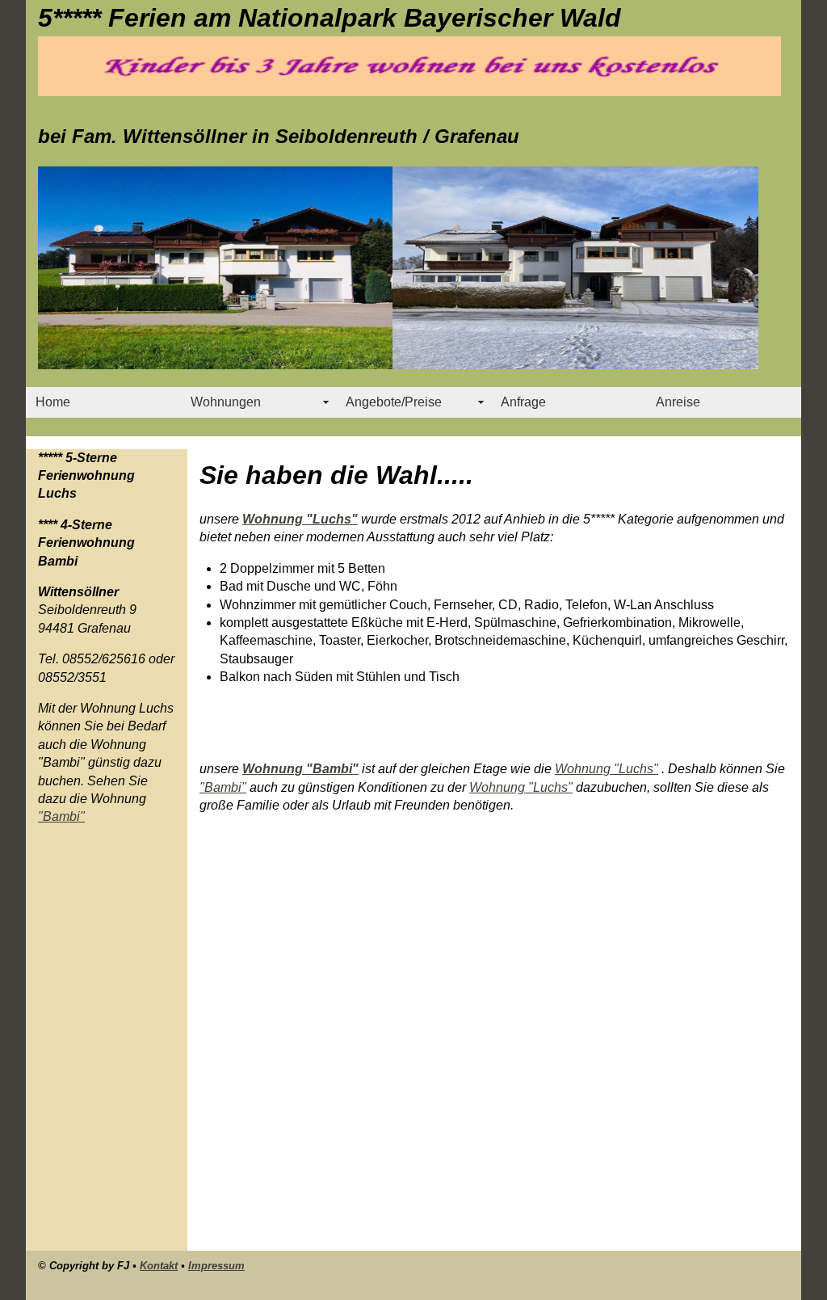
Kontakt (159, 1266)
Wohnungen (226, 402)
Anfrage (523, 402)
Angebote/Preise (394, 402)
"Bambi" (61, 816)
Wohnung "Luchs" (300, 519)
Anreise (678, 402)
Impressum (216, 1266)
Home (53, 402)
